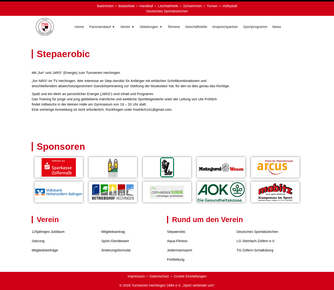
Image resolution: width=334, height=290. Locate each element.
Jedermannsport (179, 250)
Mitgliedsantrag (113, 232)
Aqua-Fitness (177, 241)
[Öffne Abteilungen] (161, 27)
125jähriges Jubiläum (48, 232)
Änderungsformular (116, 250)
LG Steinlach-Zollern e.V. (256, 241)
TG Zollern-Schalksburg (255, 250)
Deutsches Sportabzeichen (257, 232)
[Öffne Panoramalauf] (113, 27)
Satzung (38, 241)
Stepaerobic (176, 232)
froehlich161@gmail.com (152, 110)
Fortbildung (175, 259)
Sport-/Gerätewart (115, 241)
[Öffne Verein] (133, 27)
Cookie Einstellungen (190, 276)
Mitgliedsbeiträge (45, 250)
